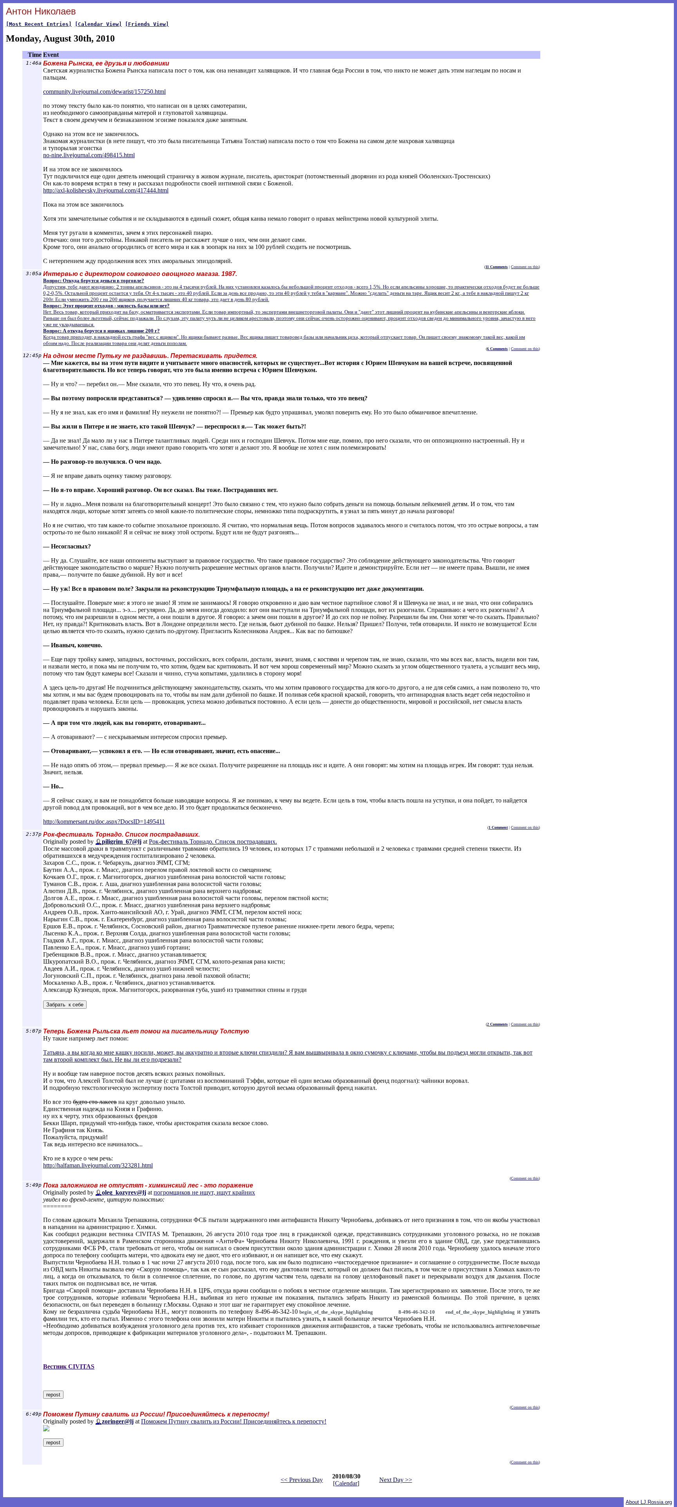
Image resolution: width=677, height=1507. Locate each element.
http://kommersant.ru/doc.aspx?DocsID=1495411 (104, 821)
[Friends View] (147, 24)
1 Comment (498, 827)
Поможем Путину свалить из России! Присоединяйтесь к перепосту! (233, 1421)
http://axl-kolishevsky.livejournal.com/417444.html (105, 190)
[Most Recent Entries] (39, 24)
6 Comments (497, 349)
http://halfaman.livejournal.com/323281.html (98, 1165)
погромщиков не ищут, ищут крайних (204, 1192)
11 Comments (496, 267)
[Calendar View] (98, 24)
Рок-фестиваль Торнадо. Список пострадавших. (213, 841)
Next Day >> (395, 1479)
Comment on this (525, 267)
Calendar (346, 1483)
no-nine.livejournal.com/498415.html (89, 155)
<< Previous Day (302, 1479)
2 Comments (497, 1024)
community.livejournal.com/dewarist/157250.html (104, 91)
